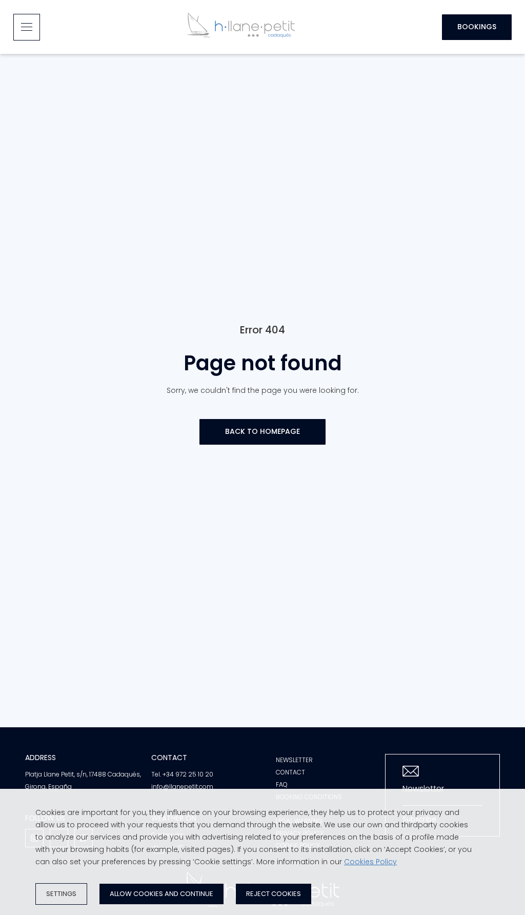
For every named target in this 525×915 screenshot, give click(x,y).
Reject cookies (273, 894)
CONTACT (290, 772)
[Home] (241, 27)
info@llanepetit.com (182, 786)
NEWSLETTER (294, 759)
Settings (61, 894)
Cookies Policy (370, 862)
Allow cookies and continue (161, 894)
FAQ (282, 784)
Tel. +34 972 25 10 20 (182, 774)
